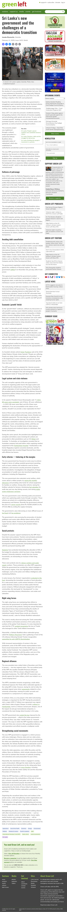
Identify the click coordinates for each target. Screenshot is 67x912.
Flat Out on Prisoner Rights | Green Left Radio (54, 208)
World (26, 40)
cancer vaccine (16, 505)
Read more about (48, 905)
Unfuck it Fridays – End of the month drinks (54, 128)
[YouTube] (46, 277)
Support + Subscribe (47, 2)
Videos (14, 883)
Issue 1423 (19, 40)
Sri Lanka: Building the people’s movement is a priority (30, 141)
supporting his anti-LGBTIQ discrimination (16, 639)
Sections (5, 11)
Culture (4, 885)
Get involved (36, 11)
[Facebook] (6, 44)
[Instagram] (54, 277)
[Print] (13, 44)
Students (5, 550)
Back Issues (5, 887)
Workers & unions (13, 831)
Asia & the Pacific (14, 828)
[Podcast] (48, 277)
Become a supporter (10, 858)
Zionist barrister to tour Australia (53, 286)
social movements (35, 834)
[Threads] (62, 277)
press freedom (26, 767)
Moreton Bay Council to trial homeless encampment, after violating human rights (54, 291)
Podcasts (14, 881)
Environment (37, 828)
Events (27, 11)
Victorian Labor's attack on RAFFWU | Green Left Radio (54, 213)
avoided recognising (21, 626)
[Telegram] (57, 277)
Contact (23, 886)
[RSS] (64, 277)
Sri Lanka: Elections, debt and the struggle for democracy (31, 137)
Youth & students (24, 831)
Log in (63, 2)
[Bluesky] (10, 44)
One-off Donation (14, 853)
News (3, 879)
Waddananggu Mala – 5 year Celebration (54, 109)
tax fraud (5, 513)
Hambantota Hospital (21, 446)
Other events (55, 134)
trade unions (25, 834)
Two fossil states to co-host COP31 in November (54, 297)
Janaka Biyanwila (8, 37)
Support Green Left (53, 163)
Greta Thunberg (26, 352)
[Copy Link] (19, 44)
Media (21, 11)
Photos (14, 879)
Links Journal (34, 879)
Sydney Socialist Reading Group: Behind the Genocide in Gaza (55, 103)
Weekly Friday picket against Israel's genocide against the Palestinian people (54, 115)
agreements (26, 689)
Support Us (14, 11)
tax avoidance (16, 513)
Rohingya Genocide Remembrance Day (51, 122)
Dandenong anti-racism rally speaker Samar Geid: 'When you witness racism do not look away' (55, 244)
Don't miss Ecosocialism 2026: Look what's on (55, 250)
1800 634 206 (18, 865)
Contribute (24, 884)
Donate (57, 2)
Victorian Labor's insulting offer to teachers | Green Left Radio (54, 231)
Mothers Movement (15, 635)
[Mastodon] (3, 44)
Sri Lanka (5, 837)
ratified (12, 270)
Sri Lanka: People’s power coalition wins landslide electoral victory (31, 132)
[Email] (16, 44)
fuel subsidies (33, 487)
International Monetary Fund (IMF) (11, 834)
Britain (34, 439)
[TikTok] (52, 277)
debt (32, 831)
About (23, 882)
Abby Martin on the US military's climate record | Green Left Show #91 (53, 225)
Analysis (4, 881)
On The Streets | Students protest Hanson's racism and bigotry (54, 218)
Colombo (18, 37)
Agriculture (5, 828)
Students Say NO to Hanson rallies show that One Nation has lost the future (54, 262)
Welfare (5, 831)
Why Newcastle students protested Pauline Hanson (53, 268)
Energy (30, 828)
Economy (23, 828)
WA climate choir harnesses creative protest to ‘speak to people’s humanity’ (54, 302)
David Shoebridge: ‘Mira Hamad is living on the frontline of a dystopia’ (53, 309)
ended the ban (24, 715)
